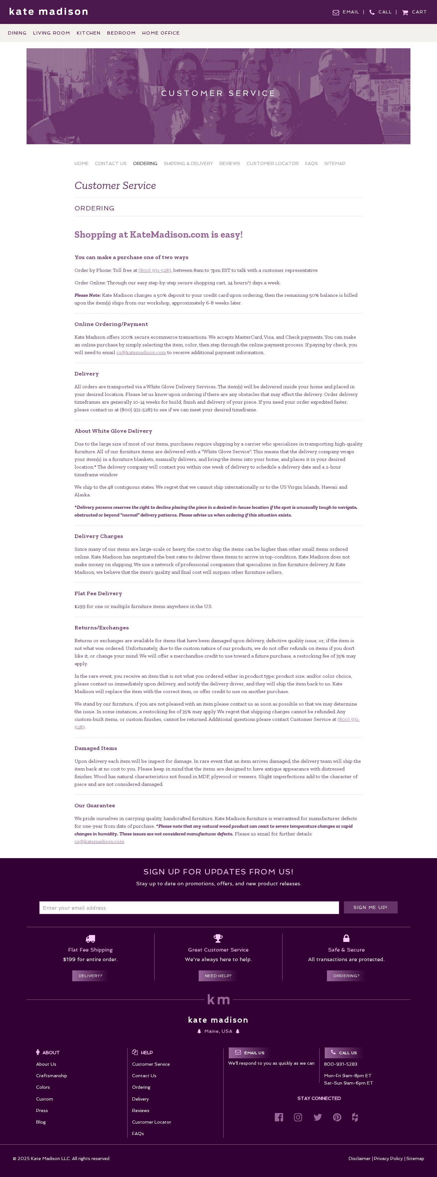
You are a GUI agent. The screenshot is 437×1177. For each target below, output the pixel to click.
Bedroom (121, 33)
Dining (17, 33)
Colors (43, 1087)
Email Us (254, 1053)
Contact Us (111, 163)
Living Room (51, 33)
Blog (41, 1122)
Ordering (145, 163)
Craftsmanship (51, 1075)
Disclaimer (359, 1158)
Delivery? (90, 976)
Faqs (311, 163)
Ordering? (346, 976)
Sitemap (335, 163)
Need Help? (218, 976)
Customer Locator (273, 163)
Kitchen (88, 33)
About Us (46, 1064)
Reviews (229, 163)
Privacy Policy (388, 1158)
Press (42, 1110)
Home (82, 163)
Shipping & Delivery (188, 163)
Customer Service (151, 1064)
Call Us (348, 1053)
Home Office (161, 33)
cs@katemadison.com (141, 352)
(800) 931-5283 (155, 270)
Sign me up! (371, 907)
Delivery (140, 1099)
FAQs (138, 1133)
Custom (44, 1099)
